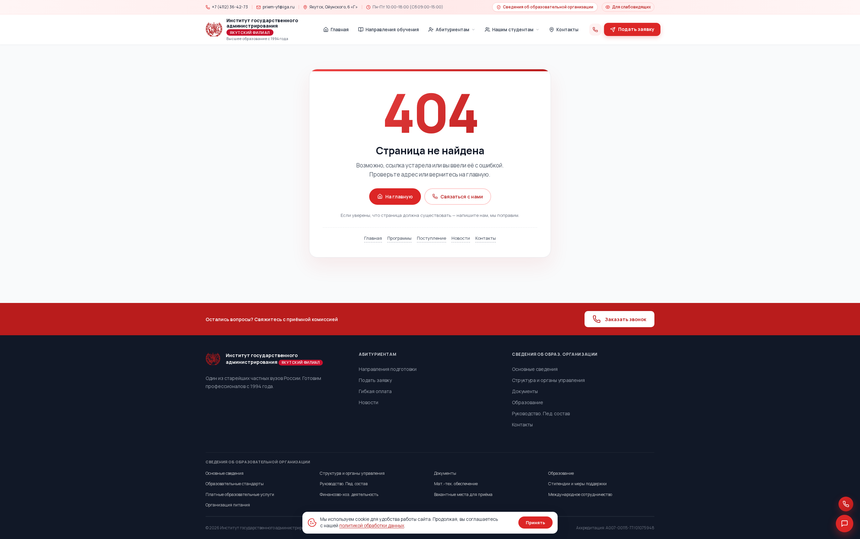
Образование (527, 402)
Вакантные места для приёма (463, 494)
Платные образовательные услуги (240, 494)
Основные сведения (535, 369)
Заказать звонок (625, 319)
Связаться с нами (461, 196)
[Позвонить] (595, 30)
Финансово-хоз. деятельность (349, 494)
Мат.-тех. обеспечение (456, 484)
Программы (399, 238)
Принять (535, 522)
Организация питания (228, 505)
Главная (373, 238)
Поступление (431, 238)
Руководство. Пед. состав (541, 413)
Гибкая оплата (375, 391)
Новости (461, 238)
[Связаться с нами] (845, 504)
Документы (525, 391)
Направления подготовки (388, 369)
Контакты (485, 238)
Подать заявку (375, 380)
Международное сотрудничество (580, 494)
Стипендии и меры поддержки (577, 484)
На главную (399, 196)
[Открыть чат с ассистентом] (844, 523)
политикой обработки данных (371, 526)
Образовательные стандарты (235, 484)
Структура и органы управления (548, 380)
